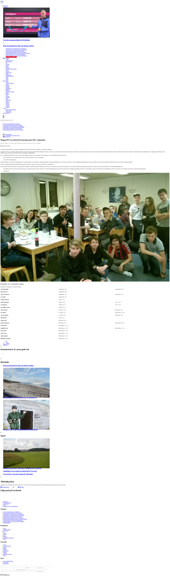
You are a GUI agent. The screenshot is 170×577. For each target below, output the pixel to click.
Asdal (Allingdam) (10, 83)
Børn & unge (8, 61)
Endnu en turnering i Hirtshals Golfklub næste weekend (22, 468)
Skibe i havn (8, 110)
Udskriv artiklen (6, 344)
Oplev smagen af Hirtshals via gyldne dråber (15, 51)
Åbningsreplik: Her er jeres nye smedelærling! (15, 54)
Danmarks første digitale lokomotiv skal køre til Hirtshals (18, 53)
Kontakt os (5, 501)
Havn (7, 66)
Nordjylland (8, 100)
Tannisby (8, 102)
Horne (7, 92)
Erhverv (7, 65)
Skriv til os (6, 113)
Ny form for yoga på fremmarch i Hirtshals (18, 474)
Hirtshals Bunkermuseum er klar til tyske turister (16, 52)
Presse (4, 505)
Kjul (7, 95)
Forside (6, 5)
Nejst (7, 98)
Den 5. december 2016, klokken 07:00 (11, 135)
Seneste (2, 121)
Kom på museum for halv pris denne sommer (18, 46)
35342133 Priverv (41, 567)
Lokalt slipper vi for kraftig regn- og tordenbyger (16, 48)
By (6, 63)
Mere (5, 108)
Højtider (7, 67)
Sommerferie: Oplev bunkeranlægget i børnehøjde (16, 49)
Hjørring (7, 90)
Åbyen (7, 82)
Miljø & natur (9, 72)
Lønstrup (8, 96)
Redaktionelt (8, 75)
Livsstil (7, 71)
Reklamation (6, 345)
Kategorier (6, 58)
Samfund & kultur (9, 76)
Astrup (7, 84)
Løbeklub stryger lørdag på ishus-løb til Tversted (20, 471)
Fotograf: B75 (7, 136)
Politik (7, 73)
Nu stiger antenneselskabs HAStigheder (16, 40)
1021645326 (27, 567)
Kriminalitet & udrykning (11, 69)
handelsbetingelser (40, 571)
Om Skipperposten (7, 502)
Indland (7, 94)
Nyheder (5, 7)
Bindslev (8, 85)
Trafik (7, 78)
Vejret (7, 79)
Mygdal (7, 97)
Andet (7, 59)
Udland (7, 106)
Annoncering (8, 112)
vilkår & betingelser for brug (20, 569)
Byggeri (7, 64)
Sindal (7, 101)
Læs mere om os (5, 487)
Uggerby (8, 107)
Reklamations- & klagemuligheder (10, 506)
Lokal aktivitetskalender (11, 109)
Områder (6, 80)
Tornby (7, 103)
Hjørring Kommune (10, 91)
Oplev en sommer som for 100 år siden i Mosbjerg (16, 55)
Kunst (7, 70)
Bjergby (7, 86)
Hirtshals (8, 89)
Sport (7, 77)
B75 (6, 341)
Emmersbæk (8, 88)
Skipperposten (8, 134)
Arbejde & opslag (9, 60)
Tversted (7, 104)
